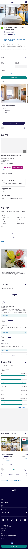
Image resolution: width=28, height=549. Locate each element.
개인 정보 (3, 530)
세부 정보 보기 (5, 277)
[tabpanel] (14, 106)
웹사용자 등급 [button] (6, 362)
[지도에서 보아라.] (14, 145)
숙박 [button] (2, 58)
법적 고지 (3, 533)
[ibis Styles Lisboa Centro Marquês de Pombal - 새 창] (10, 444)
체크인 (4, 63)
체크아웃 (18, 63)
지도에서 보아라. (7, 460)
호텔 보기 (11, 464)
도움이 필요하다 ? (5, 512)
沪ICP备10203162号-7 (5, 539)
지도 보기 (11, 40)
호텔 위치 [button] (4, 135)
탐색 (2, 506)
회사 (2, 499)
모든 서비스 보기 (14, 233)
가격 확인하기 (14, 546)
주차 (14, 237)
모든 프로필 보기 (6, 370)
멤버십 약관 (3, 528)
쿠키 (2, 531)
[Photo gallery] (14, 14)
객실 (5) (4, 81)
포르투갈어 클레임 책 (15, 480)
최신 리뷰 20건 (14, 355)
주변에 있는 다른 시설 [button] (8, 434)
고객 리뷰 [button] (4, 284)
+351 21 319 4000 (7, 167)
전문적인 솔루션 (5, 502)
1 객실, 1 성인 (5, 70)
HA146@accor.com (7, 170)
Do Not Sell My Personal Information (8, 535)
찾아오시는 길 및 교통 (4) (8, 173)
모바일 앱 (3, 509)
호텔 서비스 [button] (5, 208)
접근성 (2, 241)
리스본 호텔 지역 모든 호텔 (14, 474)
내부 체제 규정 (4, 480)
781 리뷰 (15, 34)
